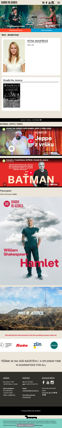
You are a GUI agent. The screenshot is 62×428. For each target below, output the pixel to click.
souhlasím (21, 425)
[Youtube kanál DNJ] (49, 2)
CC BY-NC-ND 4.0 (47, 393)
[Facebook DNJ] (46, 2)
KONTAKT (26, 378)
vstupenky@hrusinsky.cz (31, 391)
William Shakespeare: (8, 194)
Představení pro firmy (15, 30)
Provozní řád (27, 397)
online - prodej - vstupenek (30, 120)
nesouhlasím (29, 425)
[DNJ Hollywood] (31, 309)
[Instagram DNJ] (53, 2)
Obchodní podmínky (29, 395)
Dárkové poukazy (46, 30)
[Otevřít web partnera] (24, 345)
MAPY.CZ (12, 395)
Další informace (38, 425)
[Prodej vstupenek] (43, 2)
